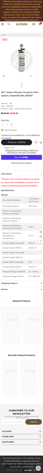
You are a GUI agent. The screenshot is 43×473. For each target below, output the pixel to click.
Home (3, 35)
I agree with (9, 148)
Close (41, 2)
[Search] (8, 24)
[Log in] (33, 24)
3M (10, 103)
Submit (33, 422)
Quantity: (5, 120)
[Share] (40, 142)
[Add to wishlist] (36, 142)
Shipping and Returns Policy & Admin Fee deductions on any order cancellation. (21, 151)
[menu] (2, 24)
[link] (11, 338)
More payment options (21, 163)
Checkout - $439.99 (16, 142)
